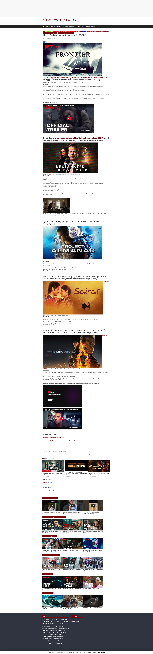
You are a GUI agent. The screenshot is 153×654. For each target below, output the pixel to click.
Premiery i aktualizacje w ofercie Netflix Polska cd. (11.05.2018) (53, 474)
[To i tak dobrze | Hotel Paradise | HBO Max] (52, 505)
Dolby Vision (64, 619)
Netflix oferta (58, 634)
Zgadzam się (101, 652)
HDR (49, 632)
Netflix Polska (62, 31)
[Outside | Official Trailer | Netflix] (93, 581)
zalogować (49, 490)
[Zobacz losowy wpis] (109, 26)
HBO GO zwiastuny (53, 626)
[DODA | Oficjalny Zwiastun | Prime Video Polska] (93, 524)
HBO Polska (45, 630)
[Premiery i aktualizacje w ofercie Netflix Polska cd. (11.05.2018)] (53, 461)
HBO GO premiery (47, 625)
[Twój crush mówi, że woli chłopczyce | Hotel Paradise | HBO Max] (93, 505)
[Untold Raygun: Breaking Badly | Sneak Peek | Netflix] (52, 581)
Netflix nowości (48, 634)
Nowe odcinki (78, 31)
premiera (88, 36)
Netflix (47, 26)
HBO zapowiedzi (59, 630)
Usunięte (66, 32)
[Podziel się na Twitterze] (45, 42)
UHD (60, 643)
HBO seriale (52, 630)
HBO (43, 621)
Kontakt (72, 619)
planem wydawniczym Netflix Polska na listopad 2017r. (78, 77)
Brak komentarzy (56, 36)
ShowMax (57, 643)
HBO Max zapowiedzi (53, 628)
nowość (85, 36)
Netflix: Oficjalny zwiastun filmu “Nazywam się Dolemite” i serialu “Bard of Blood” (76, 473)
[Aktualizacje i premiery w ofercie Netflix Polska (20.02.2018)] (99, 461)
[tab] (45, 483)
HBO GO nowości (64, 621)
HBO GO (48, 621)
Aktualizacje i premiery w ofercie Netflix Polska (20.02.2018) (99, 474)
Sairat (104, 281)
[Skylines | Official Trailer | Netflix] (73, 543)
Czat (82, 26)
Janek (51, 36)
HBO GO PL (54, 623)
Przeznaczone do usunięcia (48, 32)
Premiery (107, 31)
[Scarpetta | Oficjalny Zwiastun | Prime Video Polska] (73, 524)
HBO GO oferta (46, 623)
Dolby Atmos (58, 619)
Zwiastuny (71, 32)
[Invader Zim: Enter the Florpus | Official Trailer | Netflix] (93, 543)
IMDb (80, 36)
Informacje (49, 31)
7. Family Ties (50, 197)
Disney (55, 619)
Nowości (83, 31)
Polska (91, 31)
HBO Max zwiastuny (61, 628)
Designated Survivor (47, 174)
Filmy (45, 31)
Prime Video (71, 26)
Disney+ (58, 26)
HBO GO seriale (56, 625)
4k (50, 619)
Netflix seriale (53, 639)
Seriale (55, 32)
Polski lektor (96, 31)
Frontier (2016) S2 (76, 36)
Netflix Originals (65, 634)
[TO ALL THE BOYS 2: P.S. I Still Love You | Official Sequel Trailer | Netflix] (52, 543)
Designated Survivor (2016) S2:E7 (66, 36)
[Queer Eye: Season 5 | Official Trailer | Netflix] (52, 563)
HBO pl (67, 628)
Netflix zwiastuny (55, 641)
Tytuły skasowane (61, 32)
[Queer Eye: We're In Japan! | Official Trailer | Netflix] (93, 563)
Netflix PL (57, 31)
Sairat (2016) (93, 36)
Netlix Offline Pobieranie (70, 31)
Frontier (45, 82)
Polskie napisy (101, 31)
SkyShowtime (65, 26)
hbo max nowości (66, 626)
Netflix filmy (62, 632)
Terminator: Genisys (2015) (99, 36)
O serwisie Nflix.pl (75, 621)
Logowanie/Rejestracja (90, 26)
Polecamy (87, 31)
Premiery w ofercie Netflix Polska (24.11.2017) (54, 437)
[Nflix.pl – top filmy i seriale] (43, 26)
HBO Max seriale (45, 628)
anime (53, 619)
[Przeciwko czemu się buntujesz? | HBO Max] (73, 505)
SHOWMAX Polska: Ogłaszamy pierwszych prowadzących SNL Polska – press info (89, 454)
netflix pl (45, 637)
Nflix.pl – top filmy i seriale (59, 19)
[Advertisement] (76, 8)
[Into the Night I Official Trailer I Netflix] (73, 563)
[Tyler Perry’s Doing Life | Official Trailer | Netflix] (73, 581)
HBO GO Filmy (55, 621)
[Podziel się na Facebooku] (44, 42)
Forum (78, 26)
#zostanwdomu (45, 619)
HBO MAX (53, 26)
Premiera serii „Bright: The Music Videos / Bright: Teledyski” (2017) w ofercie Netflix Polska (64, 440)
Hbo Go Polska (63, 623)
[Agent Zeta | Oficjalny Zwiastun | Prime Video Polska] (52, 524)
